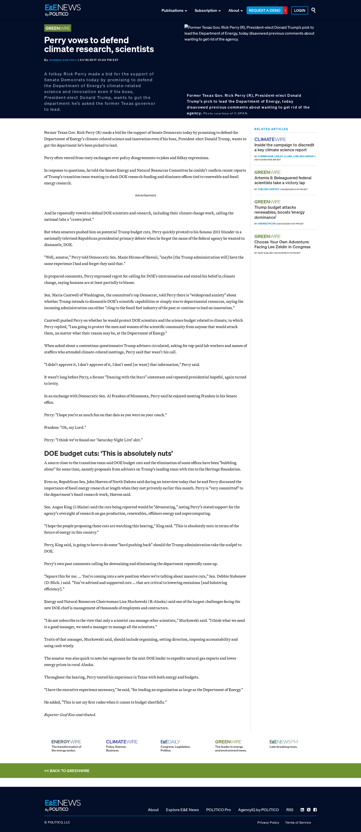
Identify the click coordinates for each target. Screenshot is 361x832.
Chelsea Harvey (304, 156)
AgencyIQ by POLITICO (258, 809)
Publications (172, 10)
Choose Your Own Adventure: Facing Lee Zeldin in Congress (282, 244)
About (233, 10)
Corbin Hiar (265, 156)
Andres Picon (267, 223)
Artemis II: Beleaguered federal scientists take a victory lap (282, 180)
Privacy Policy (268, 822)
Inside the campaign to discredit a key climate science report (284, 147)
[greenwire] (268, 172)
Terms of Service (298, 822)
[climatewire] (270, 139)
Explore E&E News (182, 809)
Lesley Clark (283, 156)
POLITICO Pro (218, 809)
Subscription (206, 10)
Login (299, 10)
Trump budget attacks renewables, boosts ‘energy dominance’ (279, 212)
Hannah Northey (63, 60)
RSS (289, 809)
